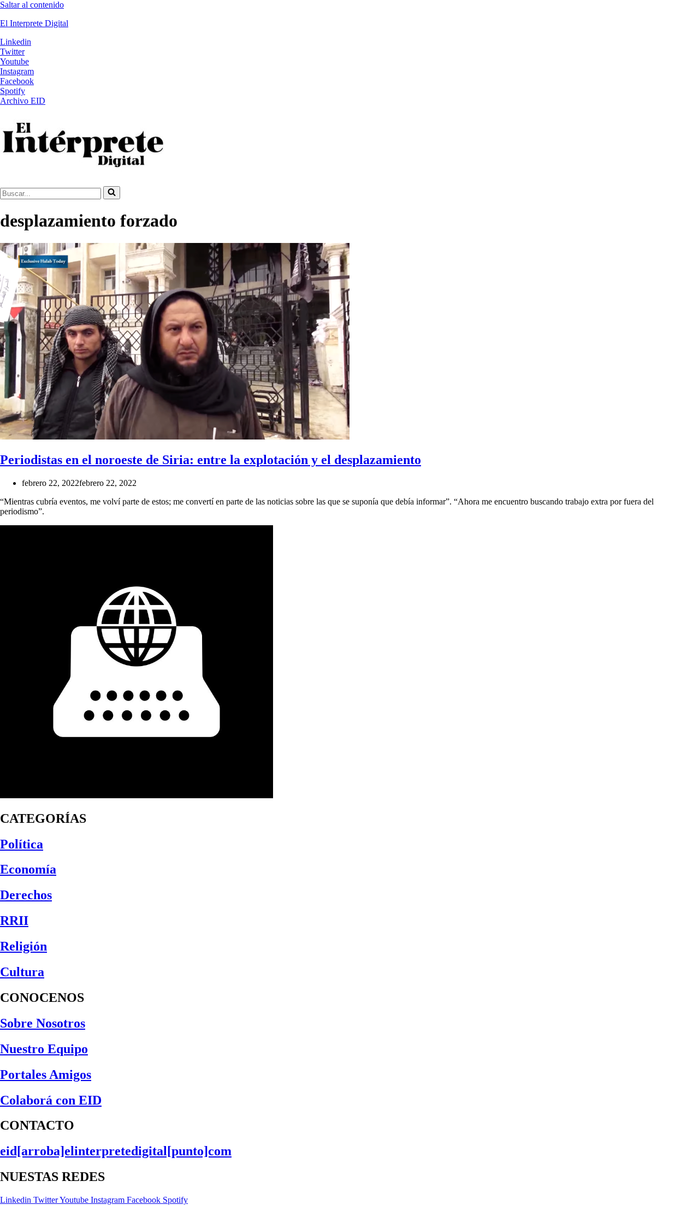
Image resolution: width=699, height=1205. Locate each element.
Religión (23, 946)
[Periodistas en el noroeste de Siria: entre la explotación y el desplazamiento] (175, 436)
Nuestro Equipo (44, 1049)
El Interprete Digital (34, 23)
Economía (28, 869)
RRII (14, 920)
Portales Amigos (45, 1074)
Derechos (26, 895)
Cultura (22, 972)
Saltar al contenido (32, 4)
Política (21, 844)
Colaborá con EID (51, 1100)
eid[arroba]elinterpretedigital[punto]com (116, 1151)
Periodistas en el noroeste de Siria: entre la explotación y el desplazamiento (210, 460)
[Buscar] (111, 192)
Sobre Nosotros (42, 1023)
